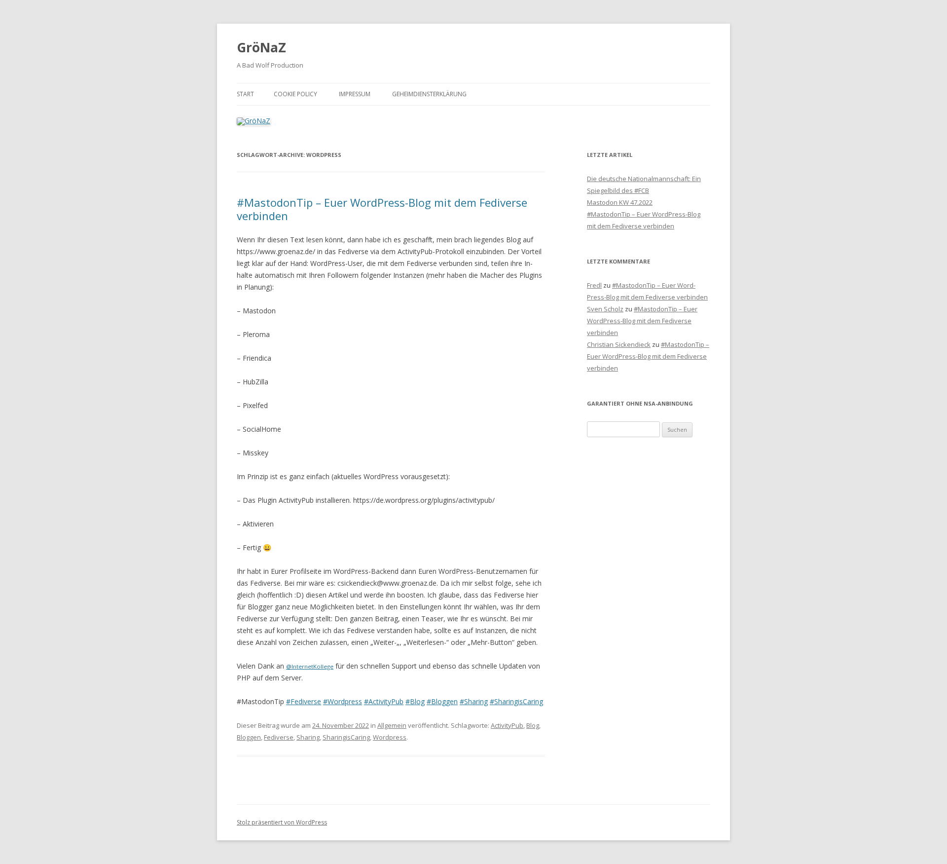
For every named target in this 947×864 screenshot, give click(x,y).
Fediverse (278, 737)
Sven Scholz (605, 308)
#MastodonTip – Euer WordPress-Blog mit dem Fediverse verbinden (382, 209)
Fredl (594, 285)
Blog (532, 725)
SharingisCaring (346, 737)
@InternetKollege (309, 666)
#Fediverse (303, 701)
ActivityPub (507, 725)
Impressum (354, 94)
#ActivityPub (383, 701)
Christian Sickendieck (619, 344)
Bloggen (249, 737)
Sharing (308, 737)
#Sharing (474, 701)
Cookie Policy (295, 94)
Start (245, 94)
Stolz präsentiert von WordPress (282, 822)
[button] (926, 14)
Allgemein (391, 725)
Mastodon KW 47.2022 (620, 202)
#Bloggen (442, 701)
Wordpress (389, 737)
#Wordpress (342, 701)
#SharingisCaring (516, 701)
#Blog (415, 701)
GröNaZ (261, 47)
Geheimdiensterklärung (429, 94)
